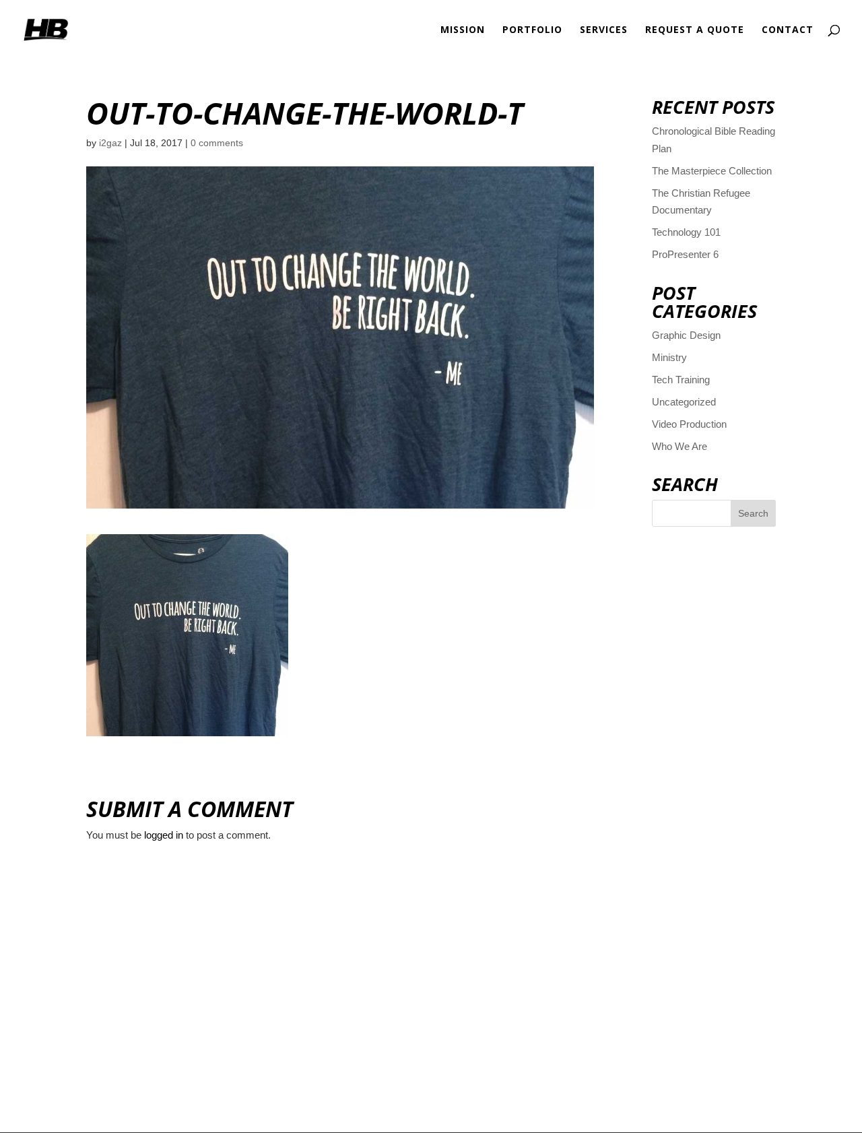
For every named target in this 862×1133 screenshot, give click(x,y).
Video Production (689, 424)
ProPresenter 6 (685, 254)
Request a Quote (694, 30)
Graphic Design (686, 335)
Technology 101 (686, 232)
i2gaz (110, 142)
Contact (788, 30)
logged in (163, 835)
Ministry (669, 357)
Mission (462, 30)
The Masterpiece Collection (712, 170)
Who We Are (679, 446)
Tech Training (681, 379)
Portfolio (532, 30)
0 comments (217, 142)
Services (604, 30)
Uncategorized (684, 402)
